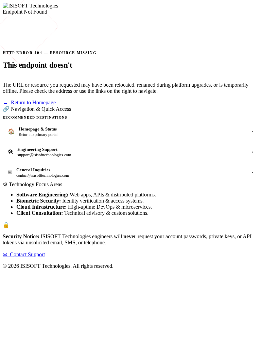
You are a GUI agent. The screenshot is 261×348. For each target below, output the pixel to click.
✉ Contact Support (24, 254)
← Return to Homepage (29, 102)
